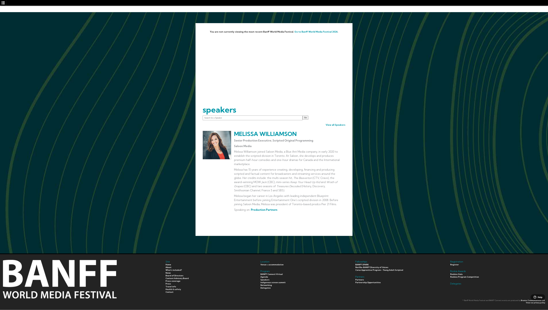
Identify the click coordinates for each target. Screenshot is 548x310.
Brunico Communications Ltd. (533, 300)
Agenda (264, 277)
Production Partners (264, 209)
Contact (169, 292)
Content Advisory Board (177, 278)
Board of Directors (174, 275)
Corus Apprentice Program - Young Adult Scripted (379, 270)
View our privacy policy (535, 303)
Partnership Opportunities (368, 282)
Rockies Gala (456, 274)
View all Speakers (335, 124)
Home (168, 264)
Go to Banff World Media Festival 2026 (316, 31)
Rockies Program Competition (464, 277)
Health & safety (173, 289)
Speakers (264, 280)
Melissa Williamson (265, 133)
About (168, 267)
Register (454, 264)
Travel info (171, 286)
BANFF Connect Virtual (271, 274)
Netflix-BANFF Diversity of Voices (371, 267)
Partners (359, 280)
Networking (266, 285)
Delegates (265, 288)
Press (168, 284)
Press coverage (173, 281)
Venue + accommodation (272, 264)
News (168, 273)
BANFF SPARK (362, 264)
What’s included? (174, 270)
